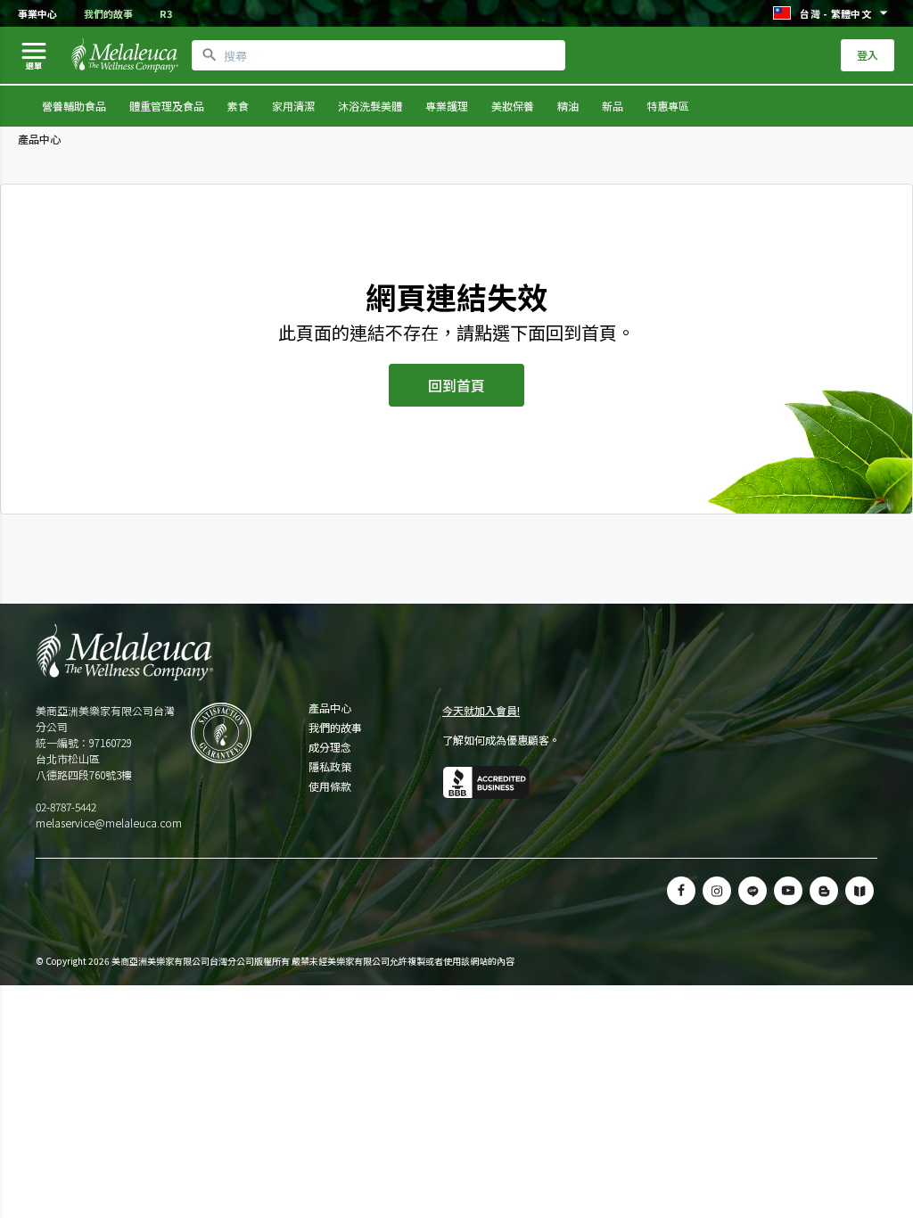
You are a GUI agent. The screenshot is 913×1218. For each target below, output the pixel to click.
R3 (166, 13)
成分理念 (329, 747)
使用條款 (329, 786)
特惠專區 (667, 105)
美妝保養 (512, 105)
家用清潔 (293, 105)
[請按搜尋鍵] (209, 55)
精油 (568, 105)
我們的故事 (108, 13)
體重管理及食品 (166, 105)
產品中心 (329, 708)
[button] (752, 890)
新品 (612, 105)
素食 (238, 105)
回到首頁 (456, 385)
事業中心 (37, 13)
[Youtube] (788, 890)
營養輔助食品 (74, 105)
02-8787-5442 (66, 806)
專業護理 (446, 105)
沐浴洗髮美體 (370, 105)
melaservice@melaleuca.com (109, 822)
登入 (867, 54)
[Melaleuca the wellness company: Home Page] (124, 55)
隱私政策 (329, 766)
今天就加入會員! (481, 710)
